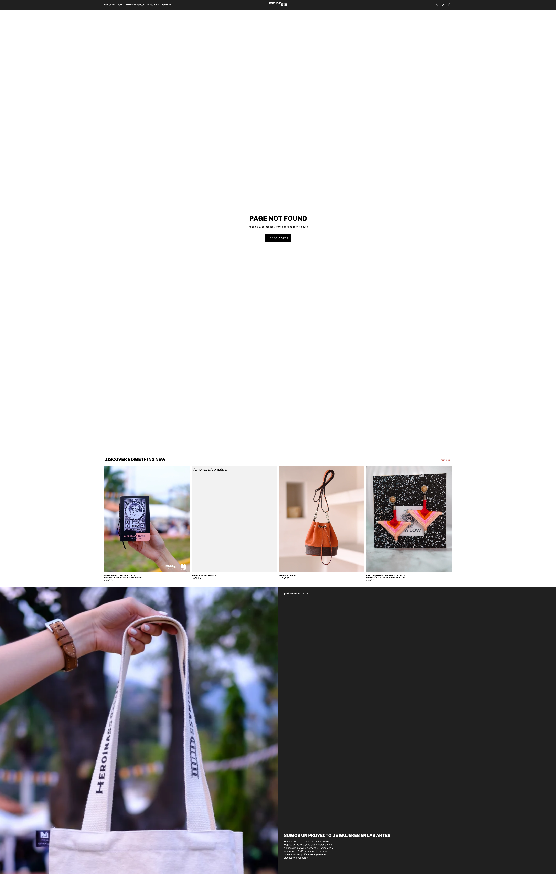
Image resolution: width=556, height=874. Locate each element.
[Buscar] (437, 5)
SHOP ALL (446, 460)
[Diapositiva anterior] (108, 519)
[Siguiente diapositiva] (185, 519)
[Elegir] (185, 568)
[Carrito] (450, 5)
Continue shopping (278, 237)
